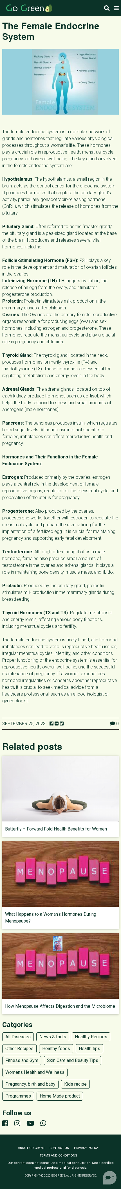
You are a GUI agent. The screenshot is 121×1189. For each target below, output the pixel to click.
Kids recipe (75, 1084)
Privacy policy (86, 1148)
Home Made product (60, 1096)
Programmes (18, 1096)
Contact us (59, 1148)
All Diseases (18, 1036)
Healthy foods (56, 1048)
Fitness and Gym (21, 1060)
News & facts (52, 1036)
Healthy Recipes (91, 1036)
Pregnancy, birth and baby (30, 1084)
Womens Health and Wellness (34, 1072)
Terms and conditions (58, 1155)
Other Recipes (19, 1048)
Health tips (89, 1048)
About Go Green (31, 1148)
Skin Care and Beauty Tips (72, 1060)
